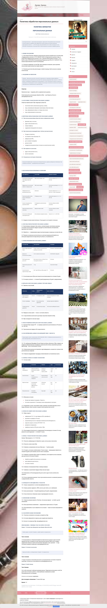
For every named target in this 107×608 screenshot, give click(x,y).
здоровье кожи (74, 104)
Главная (23, 15)
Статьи (81, 15)
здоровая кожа (81, 102)
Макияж (48, 15)
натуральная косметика (75, 133)
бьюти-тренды (73, 90)
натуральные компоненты (76, 138)
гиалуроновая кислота (75, 93)
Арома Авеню (40, 5)
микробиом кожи (82, 127)
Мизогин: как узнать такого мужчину (77, 212)
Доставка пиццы (73, 423)
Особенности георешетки (75, 307)
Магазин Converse (73, 468)
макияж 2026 (73, 127)
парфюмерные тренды (75, 153)
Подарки (54, 15)
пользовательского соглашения (50, 603)
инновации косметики (75, 107)
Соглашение (50, 592)
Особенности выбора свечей (75, 512)
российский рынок (74, 167)
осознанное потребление (76, 150)
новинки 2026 (73, 144)
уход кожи (80, 187)
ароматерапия (73, 87)
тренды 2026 (73, 175)
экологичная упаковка (75, 192)
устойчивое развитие (75, 184)
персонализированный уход (76, 158)
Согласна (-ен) (56, 606)
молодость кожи (74, 130)
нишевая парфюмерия (75, 141)
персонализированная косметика (78, 156)
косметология (73, 124)
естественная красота (75, 99)
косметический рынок (75, 121)
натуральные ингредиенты (76, 136)
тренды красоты (74, 178)
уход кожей (72, 187)
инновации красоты (75, 110)
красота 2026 (82, 124)
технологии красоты (75, 173)
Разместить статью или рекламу (62, 592)
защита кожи (73, 102)
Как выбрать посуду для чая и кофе (77, 353)
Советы (76, 15)
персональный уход (74, 161)
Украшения (61, 15)
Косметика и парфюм (32, 15)
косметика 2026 (74, 116)
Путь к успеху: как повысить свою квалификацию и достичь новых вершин (77, 376)
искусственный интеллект (76, 113)
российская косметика (75, 164)
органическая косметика (76, 147)
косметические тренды (75, 119)
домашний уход (74, 96)
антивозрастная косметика (77, 82)
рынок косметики (74, 170)
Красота (42, 15)
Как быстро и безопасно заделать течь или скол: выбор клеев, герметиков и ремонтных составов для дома (78, 400)
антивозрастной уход (75, 85)
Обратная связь (31, 592)
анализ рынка (73, 79)
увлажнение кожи (74, 181)
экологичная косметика (76, 190)
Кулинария (69, 15)
